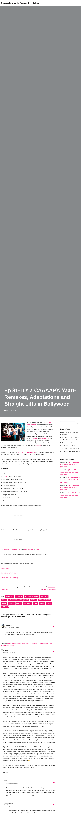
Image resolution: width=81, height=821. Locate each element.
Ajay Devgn (19, 596)
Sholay (35, 603)
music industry (44, 438)
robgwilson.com (28, 549)
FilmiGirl (20, 452)
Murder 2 (33, 600)
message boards (31, 424)
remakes (11, 603)
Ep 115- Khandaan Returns (68, 443)
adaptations (9, 596)
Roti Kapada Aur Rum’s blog (9, 577)
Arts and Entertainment (31, 596)
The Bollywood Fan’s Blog (8, 573)
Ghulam (4, 600)
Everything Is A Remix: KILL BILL (11, 549)
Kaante (26, 600)
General (5, 476)
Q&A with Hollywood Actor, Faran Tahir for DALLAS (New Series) (69, 464)
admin (7, 410)
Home (54, 3)
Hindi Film (34, 438)
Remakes (38, 445)
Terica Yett (8, 625)
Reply (54, 626)
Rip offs (18, 603)
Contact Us (76, 3)
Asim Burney (10, 781)
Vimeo (37, 549)
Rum (39, 452)
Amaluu (5, 650)
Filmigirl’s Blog (5, 568)
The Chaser (5, 606)
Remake (4, 603)
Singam (42, 603)
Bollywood (44, 596)
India (20, 600)
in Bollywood (13, 600)
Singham (48, 422)
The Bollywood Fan (29, 452)
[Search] (77, 423)
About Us (68, 3)
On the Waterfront (44, 600)
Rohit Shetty (27, 603)
